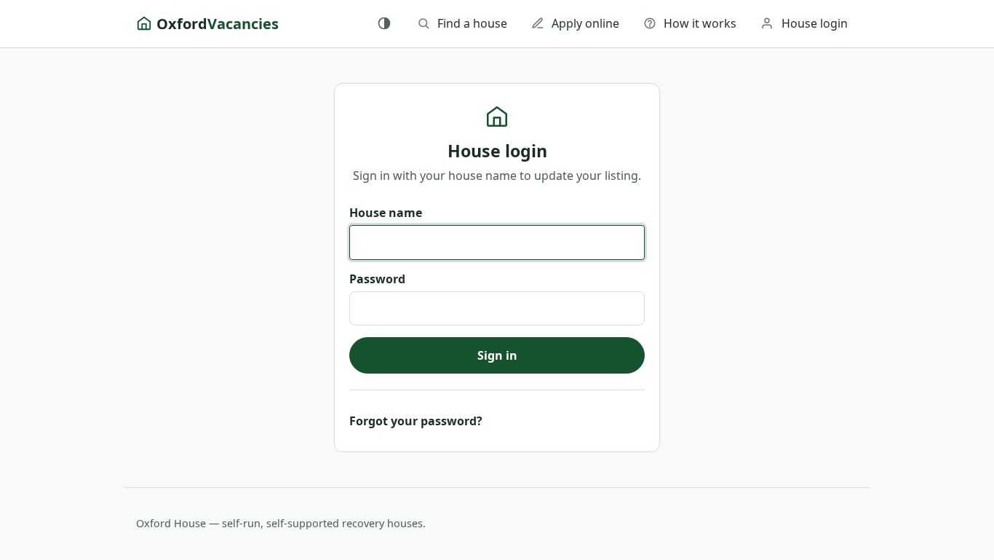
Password (377, 279)
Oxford (217, 23)
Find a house (472, 23)
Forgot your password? (415, 421)
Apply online (585, 23)
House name (385, 213)
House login (815, 23)
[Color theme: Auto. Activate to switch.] (384, 23)
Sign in (497, 355)
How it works (700, 23)
